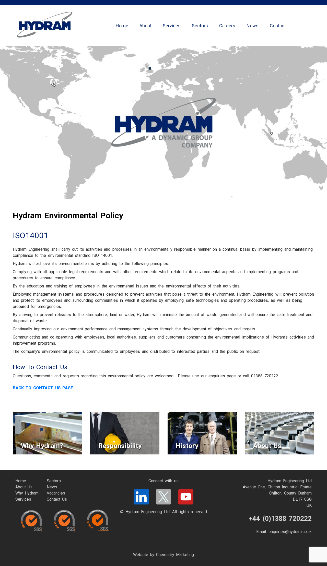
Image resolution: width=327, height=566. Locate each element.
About (145, 25)
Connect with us (163, 480)
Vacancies (56, 493)
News (253, 25)
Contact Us (57, 499)
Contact (278, 25)
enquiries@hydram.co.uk (290, 531)
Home (122, 25)
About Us (23, 487)
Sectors (200, 25)
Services (172, 25)
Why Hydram (27, 493)
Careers (227, 25)
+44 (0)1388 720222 (280, 518)
